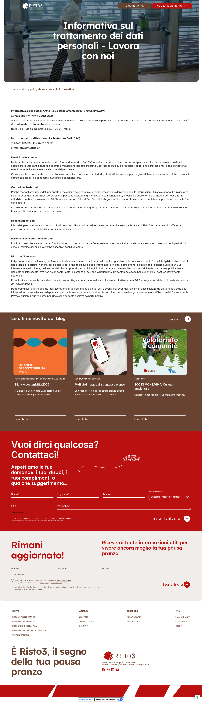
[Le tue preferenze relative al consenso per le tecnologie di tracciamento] (197, 697)
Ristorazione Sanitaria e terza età (29, 631)
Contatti (83, 626)
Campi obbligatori (17, 512)
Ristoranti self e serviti (23, 617)
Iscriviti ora (173, 584)
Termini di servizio (53, 520)
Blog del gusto (134, 622)
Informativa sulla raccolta (86, 699)
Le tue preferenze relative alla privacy (106, 699)
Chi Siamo (83, 617)
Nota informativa (65, 518)
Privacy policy (42, 520)
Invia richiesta (166, 518)
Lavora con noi (86, 622)
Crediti (178, 626)
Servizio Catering (20, 635)
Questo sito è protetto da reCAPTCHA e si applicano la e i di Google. (37, 520)
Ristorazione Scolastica (24, 626)
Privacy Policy (182, 617)
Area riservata (134, 617)
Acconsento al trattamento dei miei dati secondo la (43, 518)
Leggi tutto (21, 419)
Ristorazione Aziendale (23, 622)
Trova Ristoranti (134, 5)
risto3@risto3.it (142, 664)
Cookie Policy (182, 622)
